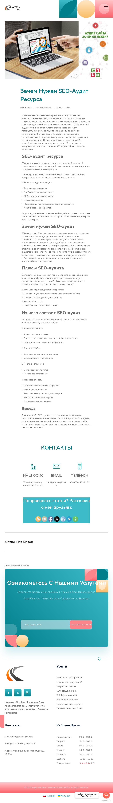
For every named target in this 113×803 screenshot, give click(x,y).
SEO (68, 107)
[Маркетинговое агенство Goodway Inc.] (12, 7)
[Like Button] (101, 542)
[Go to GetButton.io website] (106, 800)
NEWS (59, 107)
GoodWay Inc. (44, 107)
